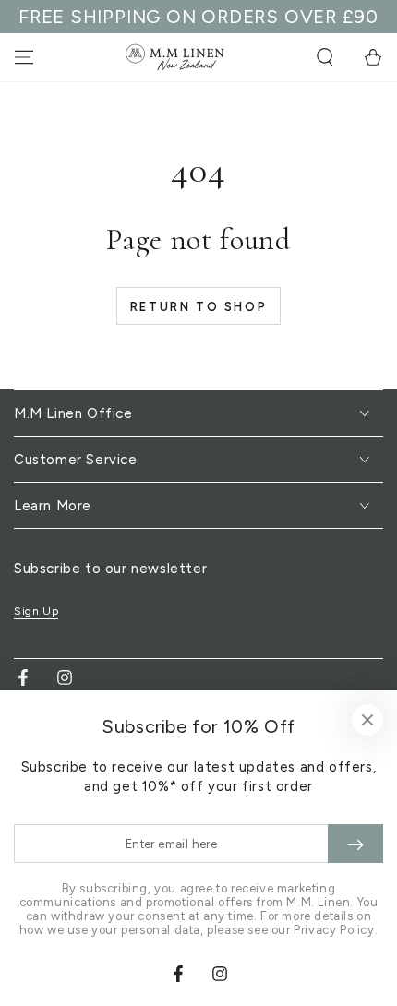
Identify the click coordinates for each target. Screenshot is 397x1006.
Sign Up (36, 611)
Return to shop (198, 307)
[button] (325, 57)
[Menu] (24, 57)
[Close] (367, 720)
